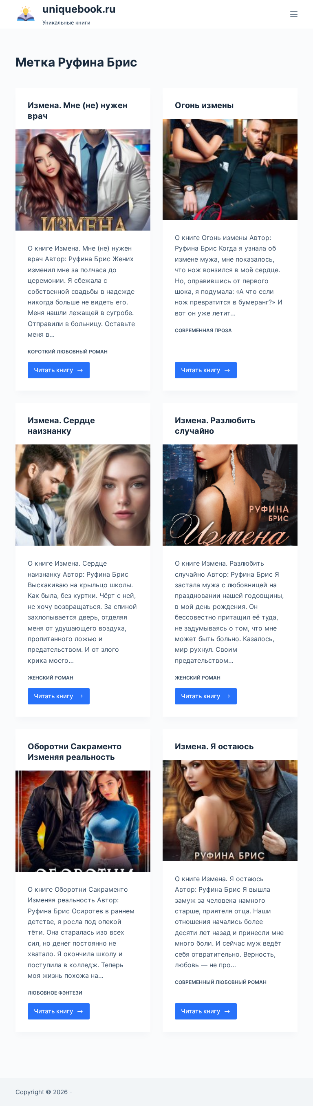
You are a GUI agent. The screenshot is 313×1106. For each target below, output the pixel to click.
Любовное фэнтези (55, 993)
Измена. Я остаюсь (214, 746)
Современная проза (203, 330)
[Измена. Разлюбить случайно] (230, 495)
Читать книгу (58, 372)
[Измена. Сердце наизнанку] (82, 495)
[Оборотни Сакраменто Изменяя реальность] (82, 821)
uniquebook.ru (79, 9)
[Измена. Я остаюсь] (230, 810)
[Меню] (294, 14)
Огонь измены (204, 105)
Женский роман (50, 678)
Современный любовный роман (221, 982)
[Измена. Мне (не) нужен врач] (82, 180)
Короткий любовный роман (68, 352)
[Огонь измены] (230, 169)
